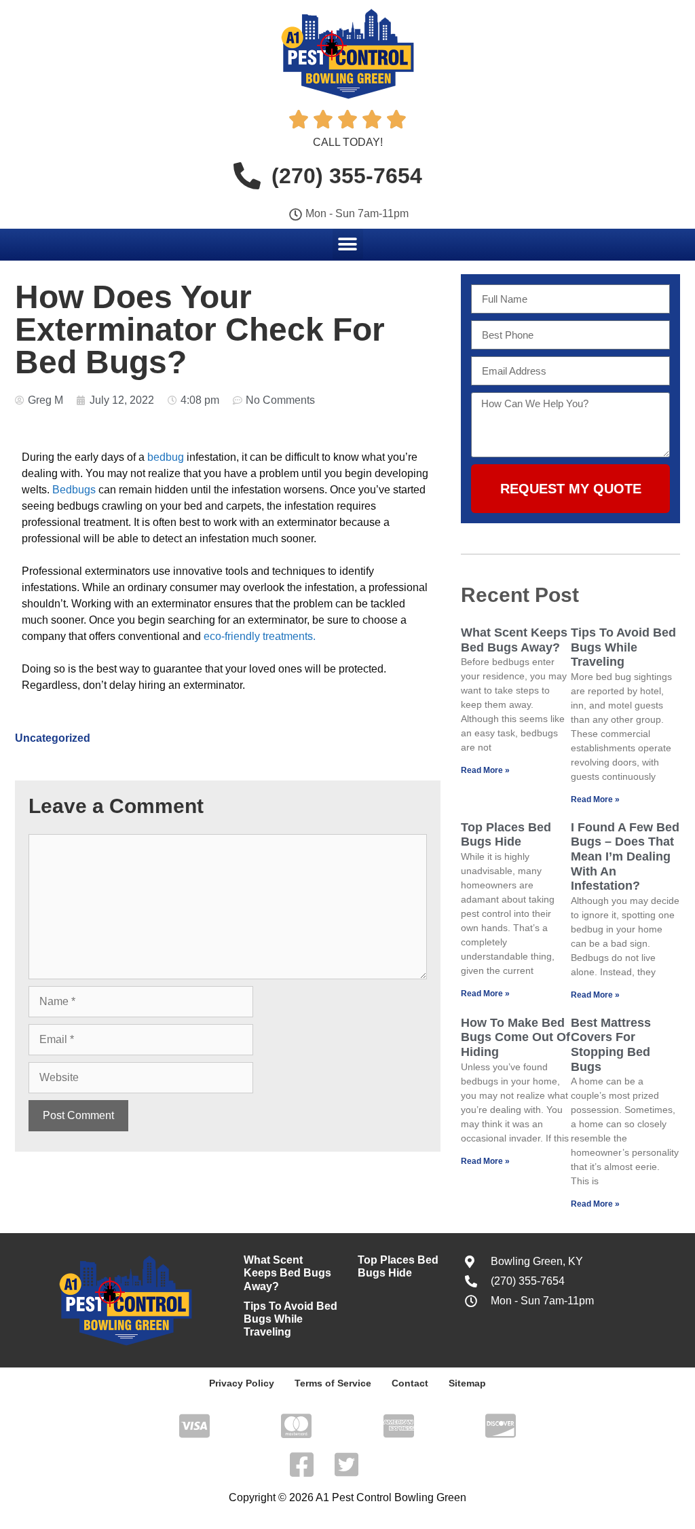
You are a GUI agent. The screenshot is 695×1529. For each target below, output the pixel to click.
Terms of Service (333, 1383)
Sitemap (467, 1383)
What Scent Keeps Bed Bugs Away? (514, 640)
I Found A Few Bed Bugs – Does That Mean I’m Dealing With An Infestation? (625, 856)
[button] (348, 244)
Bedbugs (75, 489)
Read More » (485, 770)
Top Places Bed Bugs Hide (506, 834)
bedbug (165, 457)
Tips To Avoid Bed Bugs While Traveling (623, 647)
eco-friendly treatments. (260, 636)
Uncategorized (52, 738)
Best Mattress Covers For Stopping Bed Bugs (611, 1045)
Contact (410, 1383)
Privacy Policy (241, 1383)
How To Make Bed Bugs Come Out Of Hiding (515, 1037)
